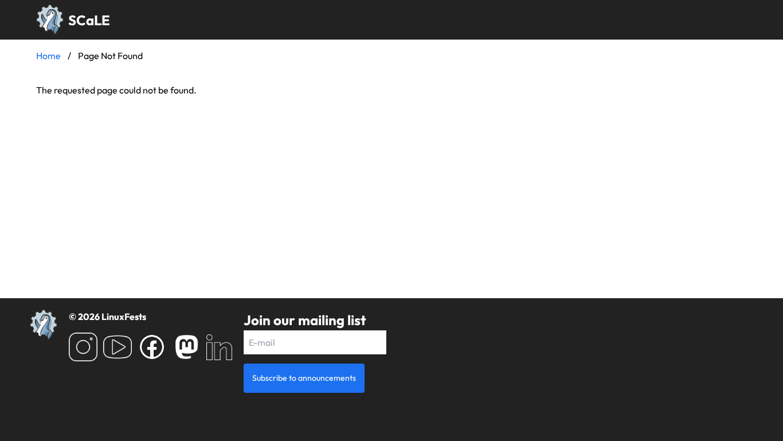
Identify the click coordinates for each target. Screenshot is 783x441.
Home (48, 55)
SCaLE (89, 20)
